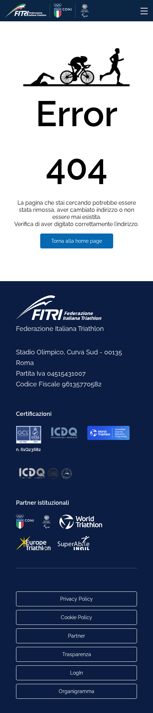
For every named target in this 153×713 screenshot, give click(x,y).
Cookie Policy (76, 617)
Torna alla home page (76, 241)
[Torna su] (140, 700)
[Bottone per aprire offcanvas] (144, 11)
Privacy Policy (76, 599)
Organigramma (76, 691)
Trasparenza (76, 654)
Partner (76, 636)
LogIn (76, 673)
